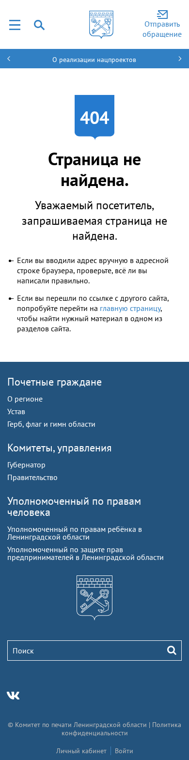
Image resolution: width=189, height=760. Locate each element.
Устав (16, 411)
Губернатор (26, 464)
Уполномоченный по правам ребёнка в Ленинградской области (74, 533)
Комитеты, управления (59, 447)
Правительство (32, 477)
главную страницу (130, 308)
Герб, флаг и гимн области (51, 424)
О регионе (25, 398)
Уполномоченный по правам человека (74, 506)
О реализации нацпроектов (94, 59)
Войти (124, 750)
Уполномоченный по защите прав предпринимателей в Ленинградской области (85, 553)
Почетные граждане (54, 381)
